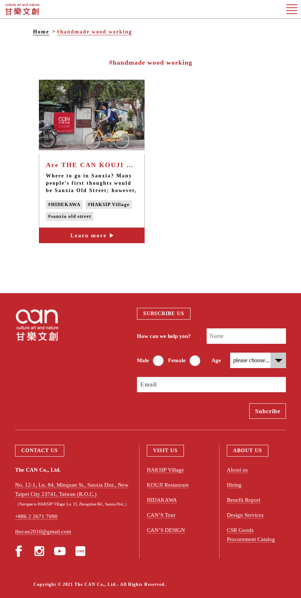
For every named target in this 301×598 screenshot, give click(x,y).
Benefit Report (243, 500)
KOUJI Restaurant (168, 485)
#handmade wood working (94, 32)
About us (237, 470)
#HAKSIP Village (109, 204)
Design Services (245, 515)
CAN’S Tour (161, 515)
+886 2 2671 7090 (36, 516)
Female (177, 360)
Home (41, 32)
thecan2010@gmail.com (43, 531)
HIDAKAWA (162, 500)
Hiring (234, 485)
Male (143, 360)
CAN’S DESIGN (166, 530)
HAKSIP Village (165, 470)
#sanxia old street (69, 216)
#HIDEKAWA (64, 204)
